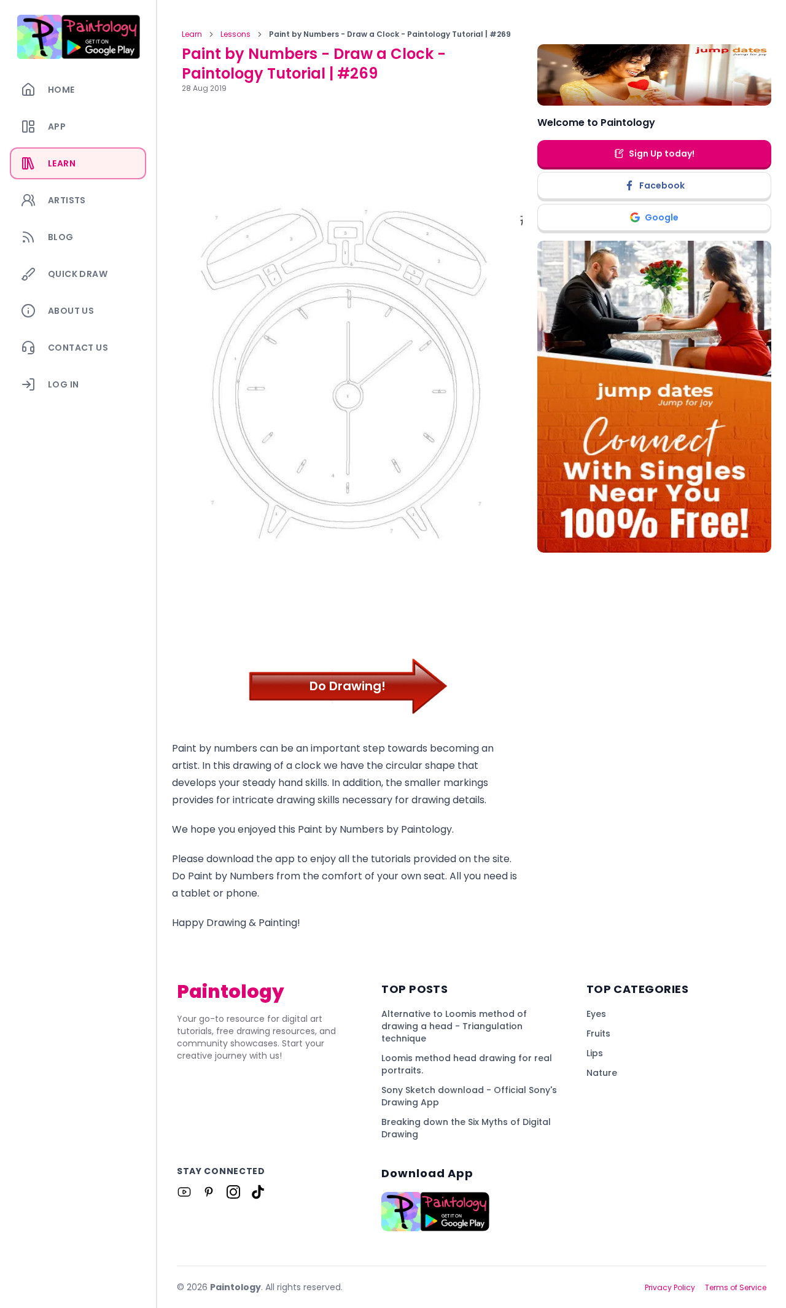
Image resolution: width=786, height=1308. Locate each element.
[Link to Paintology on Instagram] (233, 1192)
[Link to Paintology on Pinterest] (208, 1192)
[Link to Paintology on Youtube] (184, 1192)
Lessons (235, 34)
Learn (192, 34)
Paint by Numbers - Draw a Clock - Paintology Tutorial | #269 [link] (390, 34)
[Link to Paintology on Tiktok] (258, 1192)
